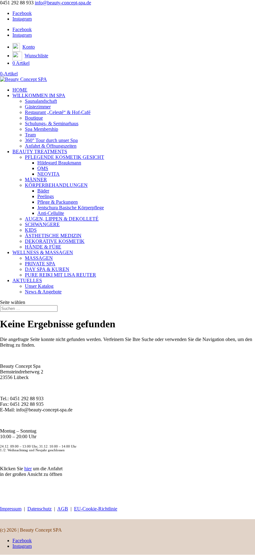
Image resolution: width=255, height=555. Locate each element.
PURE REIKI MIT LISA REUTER (60, 275)
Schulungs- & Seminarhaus (51, 123)
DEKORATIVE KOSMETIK (55, 241)
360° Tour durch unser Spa (51, 140)
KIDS (31, 230)
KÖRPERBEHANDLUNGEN (56, 185)
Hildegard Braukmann (59, 162)
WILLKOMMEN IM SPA (38, 95)
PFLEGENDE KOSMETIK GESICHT (64, 157)
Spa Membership (41, 129)
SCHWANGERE (42, 224)
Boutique (34, 118)
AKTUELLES (27, 280)
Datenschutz (39, 508)
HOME (19, 90)
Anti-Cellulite (50, 213)
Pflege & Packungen (57, 202)
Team (30, 134)
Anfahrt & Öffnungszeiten (50, 146)
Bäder (43, 190)
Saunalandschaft (41, 101)
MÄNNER (36, 179)
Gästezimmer (38, 106)
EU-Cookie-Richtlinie (95, 508)
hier (28, 468)
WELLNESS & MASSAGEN (42, 252)
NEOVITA (48, 174)
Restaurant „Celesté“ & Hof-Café (57, 112)
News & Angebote (43, 291)
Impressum (10, 508)
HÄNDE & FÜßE (43, 246)
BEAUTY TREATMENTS (39, 151)
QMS (42, 168)
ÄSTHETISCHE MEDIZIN (53, 235)
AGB (62, 508)
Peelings (45, 196)
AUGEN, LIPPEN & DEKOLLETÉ (62, 218)
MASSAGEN (39, 258)
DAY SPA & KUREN (47, 269)
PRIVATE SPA (40, 263)
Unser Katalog (39, 286)
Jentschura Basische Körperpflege (70, 207)
